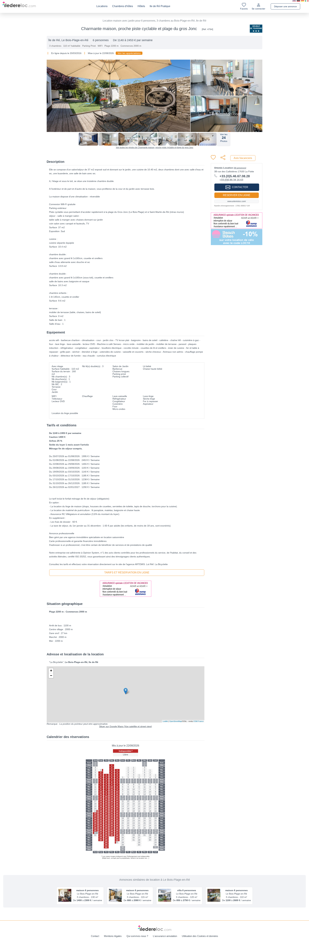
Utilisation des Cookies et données (200, 936)
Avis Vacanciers (243, 158)
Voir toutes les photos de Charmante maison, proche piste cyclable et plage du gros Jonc (154, 147)
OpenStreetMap (175, 721)
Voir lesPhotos (223, 137)
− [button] (51, 676)
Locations (102, 6)
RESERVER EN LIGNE (236, 195)
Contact (95, 936)
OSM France (198, 721)
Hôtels (141, 6)
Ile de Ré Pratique (160, 6)
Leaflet (165, 721)
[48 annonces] (240, 168)
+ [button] (51, 671)
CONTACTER (240, 187)
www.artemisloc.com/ (236, 201)
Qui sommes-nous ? (137, 936)
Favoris (244, 8)
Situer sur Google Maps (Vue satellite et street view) (125, 726)
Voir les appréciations (129, 53)
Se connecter (258, 8)
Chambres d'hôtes (122, 6)
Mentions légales (113, 936)
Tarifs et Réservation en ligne (126, 572)
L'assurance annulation (165, 936)
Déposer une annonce (285, 6)
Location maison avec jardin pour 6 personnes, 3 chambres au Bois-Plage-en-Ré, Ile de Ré (154, 20)
